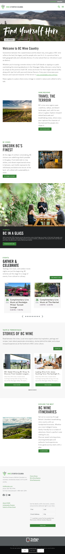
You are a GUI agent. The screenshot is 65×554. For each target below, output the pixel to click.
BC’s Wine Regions (35, 478)
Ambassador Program (9, 505)
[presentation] (17, 361)
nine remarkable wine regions (46, 75)
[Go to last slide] (4, 365)
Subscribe (43, 525)
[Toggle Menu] (63, 6)
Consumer (53, 1)
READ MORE (20, 385)
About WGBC (6, 503)
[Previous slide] (22, 316)
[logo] (12, 7)
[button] (25, 316)
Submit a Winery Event (9, 507)
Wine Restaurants (35, 480)
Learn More (32, 550)
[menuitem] (53, 1)
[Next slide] (42, 316)
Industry (59, 1)
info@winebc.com (8, 486)
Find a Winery (34, 476)
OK (25, 550)
